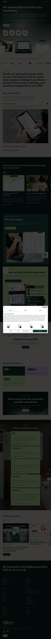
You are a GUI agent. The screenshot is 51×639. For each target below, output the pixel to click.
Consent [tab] (10, 310)
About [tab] (40, 310)
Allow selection (25, 331)
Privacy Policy (41, 320)
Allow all (40, 331)
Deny (11, 331)
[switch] (19, 327)
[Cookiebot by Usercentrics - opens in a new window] (42, 307)
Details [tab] (25, 310)
